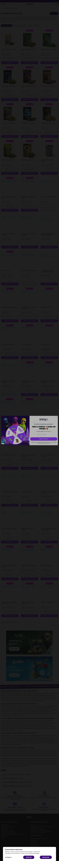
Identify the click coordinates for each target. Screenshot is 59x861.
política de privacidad (34, 853)
